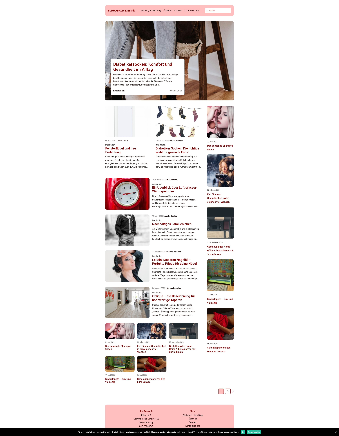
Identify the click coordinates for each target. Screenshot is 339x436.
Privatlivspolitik (254, 432)
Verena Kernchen (174, 288)
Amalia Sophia (170, 216)
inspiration (110, 145)
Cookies (178, 10)
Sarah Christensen (175, 140)
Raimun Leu (172, 179)
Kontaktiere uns (191, 10)
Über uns (168, 10)
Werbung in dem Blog (151, 10)
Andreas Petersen (173, 252)
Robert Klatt (118, 90)
